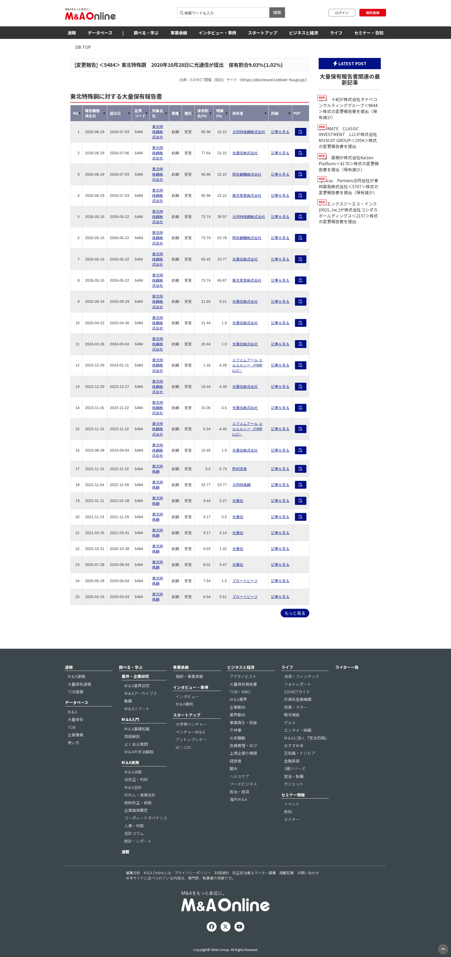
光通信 (237, 501)
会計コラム (134, 833)
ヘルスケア (239, 776)
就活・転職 (294, 776)
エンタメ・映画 (297, 730)
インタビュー (187, 696)
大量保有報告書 (243, 684)
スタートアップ (262, 32)
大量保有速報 (79, 684)
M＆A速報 (76, 676)
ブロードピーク (245, 581)
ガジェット (294, 784)
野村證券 (239, 469)
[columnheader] (76, 113)
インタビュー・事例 (217, 32)
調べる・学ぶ (146, 32)
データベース (100, 32)
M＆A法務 (133, 772)
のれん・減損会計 (140, 794)
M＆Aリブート (137, 708)
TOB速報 (75, 691)
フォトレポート (297, 684)
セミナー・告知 (368, 32)
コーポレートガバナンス (145, 817)
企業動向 (237, 707)
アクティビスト (243, 676)
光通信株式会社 (245, 153)
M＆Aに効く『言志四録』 (306, 738)
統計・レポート (138, 841)
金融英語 (292, 761)
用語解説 (132, 736)
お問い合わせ (308, 872)
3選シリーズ (294, 768)
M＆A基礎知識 (137, 728)
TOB (71, 727)
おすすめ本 (294, 745)
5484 (109, 64)
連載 (125, 851)
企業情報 (75, 734)
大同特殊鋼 (241, 485)
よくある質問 (136, 744)
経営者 (235, 761)
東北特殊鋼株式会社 (157, 132)
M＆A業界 (238, 699)
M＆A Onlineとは (157, 872)
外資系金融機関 (297, 699)
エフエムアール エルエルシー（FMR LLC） (247, 365)
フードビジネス (243, 784)
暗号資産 (292, 714)
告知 (288, 811)
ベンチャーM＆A (190, 732)
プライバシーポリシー (192, 872)
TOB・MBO (240, 691)
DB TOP (83, 47)
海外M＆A (238, 799)
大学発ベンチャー (191, 724)
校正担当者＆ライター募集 (254, 872)
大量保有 (75, 719)
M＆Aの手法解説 (138, 751)
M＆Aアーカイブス (140, 693)
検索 (277, 12)
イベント (292, 804)
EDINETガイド (297, 691)
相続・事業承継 (189, 676)
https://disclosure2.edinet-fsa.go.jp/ (273, 79)
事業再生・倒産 (243, 722)
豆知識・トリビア (299, 753)
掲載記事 (286, 872)
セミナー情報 (293, 794)
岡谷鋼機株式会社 (247, 174)
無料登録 (372, 12)
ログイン (342, 12)
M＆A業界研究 (137, 685)
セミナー (292, 819)
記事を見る (280, 132)
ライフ (336, 32)
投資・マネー (295, 707)
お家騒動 (237, 738)
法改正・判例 (136, 779)
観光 (234, 768)
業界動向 (237, 714)
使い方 (73, 742)
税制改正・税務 (138, 802)
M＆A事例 (184, 704)
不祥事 (235, 730)
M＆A (72, 711)
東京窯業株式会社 (247, 195)
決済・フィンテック (301, 676)
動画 (128, 701)
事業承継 (178, 32)
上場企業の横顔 (243, 753)
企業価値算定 (136, 810)
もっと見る (294, 613)
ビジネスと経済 (303, 32)
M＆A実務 (130, 762)
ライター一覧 (347, 667)
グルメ (290, 722)
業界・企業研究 (135, 676)
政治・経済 (239, 791)
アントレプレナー (191, 739)
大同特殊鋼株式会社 (248, 132)
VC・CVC (184, 747)
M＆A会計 (133, 787)
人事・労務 (134, 825)
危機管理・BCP (243, 745)
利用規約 (221, 872)
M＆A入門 (130, 719)
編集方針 (133, 872)
